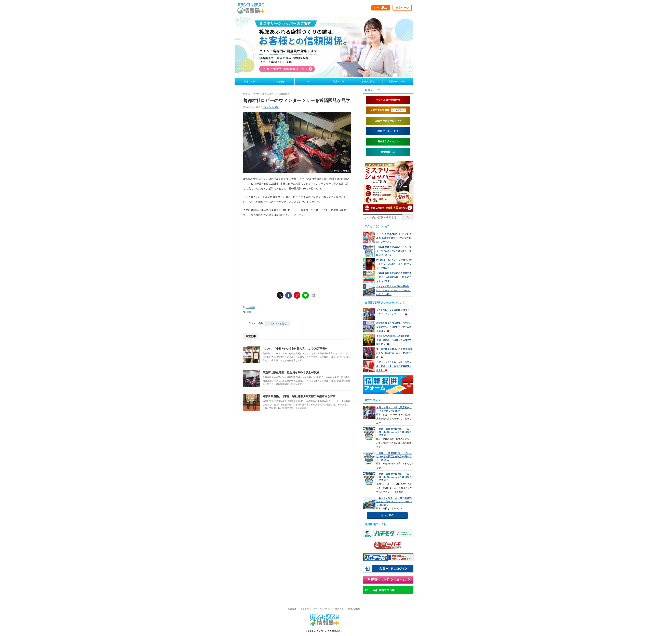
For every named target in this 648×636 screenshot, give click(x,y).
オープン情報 (368, 81)
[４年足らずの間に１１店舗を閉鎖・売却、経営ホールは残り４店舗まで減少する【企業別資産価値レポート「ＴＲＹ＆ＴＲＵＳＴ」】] (369, 340)
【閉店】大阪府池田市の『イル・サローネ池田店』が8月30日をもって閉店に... (394, 432)
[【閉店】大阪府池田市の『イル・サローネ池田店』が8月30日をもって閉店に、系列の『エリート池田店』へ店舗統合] (369, 251)
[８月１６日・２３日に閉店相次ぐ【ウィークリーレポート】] (369, 314)
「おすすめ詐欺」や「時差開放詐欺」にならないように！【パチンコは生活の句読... (393, 290)
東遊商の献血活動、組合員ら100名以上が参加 (291, 372)
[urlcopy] (313, 295)
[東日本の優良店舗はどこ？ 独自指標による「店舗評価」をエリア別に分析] (369, 353)
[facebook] (288, 295)
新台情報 (280, 81)
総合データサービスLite (388, 120)
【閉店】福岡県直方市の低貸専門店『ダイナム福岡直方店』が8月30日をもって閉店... (394, 277)
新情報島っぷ (388, 152)
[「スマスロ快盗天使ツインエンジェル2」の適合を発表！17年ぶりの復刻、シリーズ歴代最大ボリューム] (369, 237)
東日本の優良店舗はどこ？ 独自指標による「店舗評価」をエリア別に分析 (394, 353)
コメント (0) (271, 107)
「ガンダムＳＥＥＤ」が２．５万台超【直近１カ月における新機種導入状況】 (393, 366)
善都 (249, 312)
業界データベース (397, 81)
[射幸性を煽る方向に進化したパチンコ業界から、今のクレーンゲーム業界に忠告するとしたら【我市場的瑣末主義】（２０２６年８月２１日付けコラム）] (369, 326)
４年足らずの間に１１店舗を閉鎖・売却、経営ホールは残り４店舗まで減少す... (393, 339)
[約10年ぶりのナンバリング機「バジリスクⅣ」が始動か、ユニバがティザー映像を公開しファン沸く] (369, 264)
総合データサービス (388, 131)
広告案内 (305, 608)
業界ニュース (250, 81)
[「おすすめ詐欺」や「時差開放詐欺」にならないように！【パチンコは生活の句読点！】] (369, 290)
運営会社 (292, 608)
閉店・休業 (338, 81)
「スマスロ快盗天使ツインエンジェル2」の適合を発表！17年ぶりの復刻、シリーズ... (393, 237)
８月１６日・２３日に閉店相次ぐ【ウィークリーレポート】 (394, 409)
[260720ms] (324, 75)
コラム (309, 81)
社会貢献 (250, 307)
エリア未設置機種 (388, 110)
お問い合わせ (354, 608)
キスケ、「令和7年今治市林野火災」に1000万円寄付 (295, 348)
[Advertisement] (297, 253)
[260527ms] (388, 210)
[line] (305, 295)
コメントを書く (277, 323)
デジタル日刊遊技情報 (388, 100)
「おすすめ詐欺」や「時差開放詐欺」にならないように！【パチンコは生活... (394, 501)
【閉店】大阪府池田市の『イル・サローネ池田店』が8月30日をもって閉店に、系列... (394, 250)
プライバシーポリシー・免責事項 (328, 608)
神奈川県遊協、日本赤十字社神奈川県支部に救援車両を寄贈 (299, 396)
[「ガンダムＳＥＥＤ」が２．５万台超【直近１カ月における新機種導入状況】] (369, 366)
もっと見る (387, 515)
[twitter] (280, 295)
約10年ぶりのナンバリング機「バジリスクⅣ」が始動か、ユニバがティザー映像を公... (394, 264)
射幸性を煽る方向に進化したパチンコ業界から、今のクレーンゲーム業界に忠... (393, 326)
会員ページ (402, 7)
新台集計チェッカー (388, 141)
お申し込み (380, 7)
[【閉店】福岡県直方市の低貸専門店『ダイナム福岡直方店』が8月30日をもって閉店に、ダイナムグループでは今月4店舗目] (369, 277)
